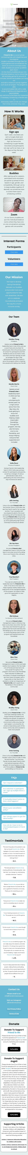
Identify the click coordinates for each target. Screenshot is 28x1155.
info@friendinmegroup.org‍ (14, 996)
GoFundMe (14, 1049)
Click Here (14, 252)
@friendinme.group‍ (14, 1002)
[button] (3, 27)
